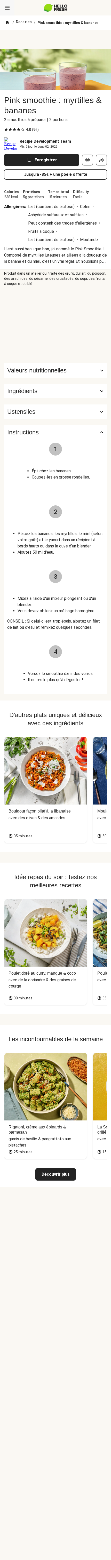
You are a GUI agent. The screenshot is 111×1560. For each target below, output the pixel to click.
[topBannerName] (55, 39)
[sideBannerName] (55, 324)
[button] (55, 391)
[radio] (6, 130)
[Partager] (101, 160)
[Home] (7, 22)
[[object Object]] (87, 160)
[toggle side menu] (7, 7)
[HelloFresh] (56, 8)
